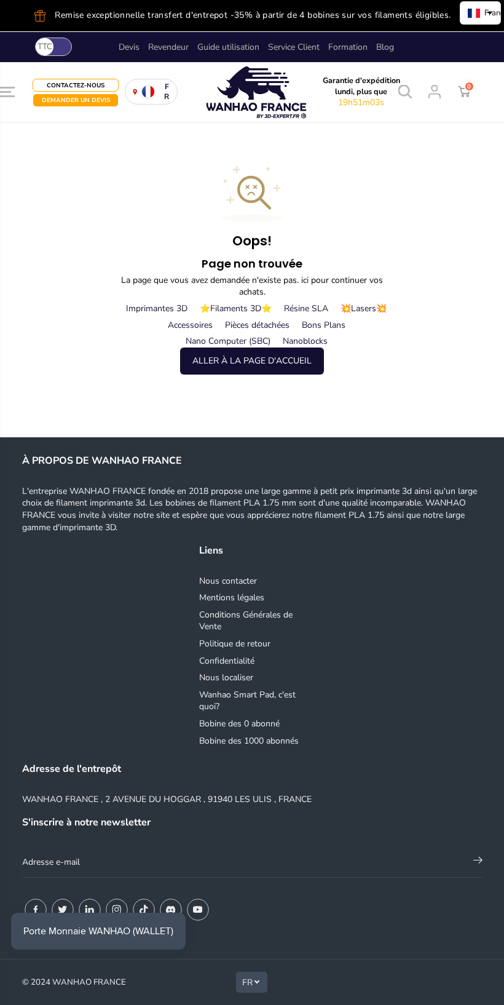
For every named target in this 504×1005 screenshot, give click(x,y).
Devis (129, 47)
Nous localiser (226, 677)
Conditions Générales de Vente (246, 621)
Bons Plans (323, 325)
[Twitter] (62, 909)
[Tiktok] (143, 909)
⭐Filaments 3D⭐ (236, 308)
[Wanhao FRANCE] (219, 92)
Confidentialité (226, 661)
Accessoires (190, 325)
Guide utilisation (228, 47)
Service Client (294, 47)
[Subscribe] (477, 862)
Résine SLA (306, 308)
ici (305, 280)
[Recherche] (405, 91)
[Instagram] (116, 909)
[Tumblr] (170, 909)
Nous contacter (228, 581)
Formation (348, 47)
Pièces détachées (257, 325)
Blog (385, 47)
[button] (7, 92)
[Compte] (434, 91)
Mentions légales (231, 597)
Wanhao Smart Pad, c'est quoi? (247, 701)
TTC (44, 46)
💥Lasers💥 (364, 308)
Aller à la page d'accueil (252, 361)
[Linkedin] (89, 909)
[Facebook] (35, 909)
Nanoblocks (305, 341)
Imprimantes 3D (156, 308)
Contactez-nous (75, 85)
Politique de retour (234, 643)
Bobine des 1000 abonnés (249, 741)
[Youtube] (197, 909)
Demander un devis (76, 100)
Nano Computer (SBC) (228, 341)
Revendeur (168, 47)
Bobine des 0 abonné (239, 723)
